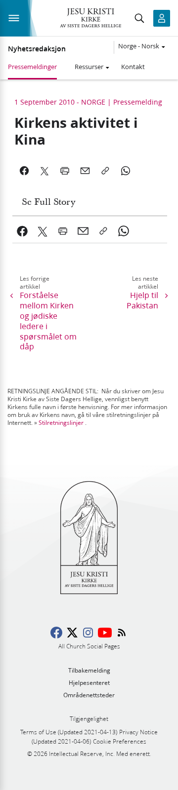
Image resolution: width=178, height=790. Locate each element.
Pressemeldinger (32, 66)
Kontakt (133, 66)
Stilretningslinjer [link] (61, 422)
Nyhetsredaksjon (37, 48)
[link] (22, 231)
